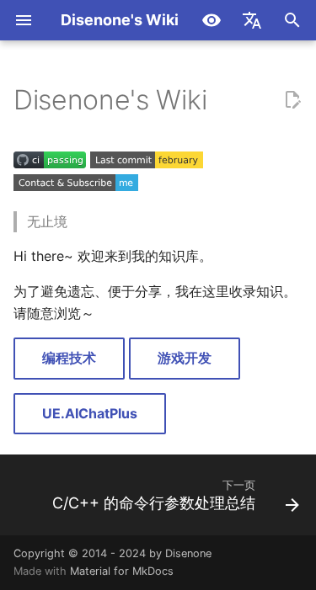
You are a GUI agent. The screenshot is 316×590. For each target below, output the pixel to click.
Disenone (188, 553)
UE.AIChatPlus (89, 413)
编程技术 (69, 357)
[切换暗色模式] (211, 20)
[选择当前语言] (252, 20)
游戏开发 (185, 357)
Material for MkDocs (122, 571)
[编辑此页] (292, 100)
